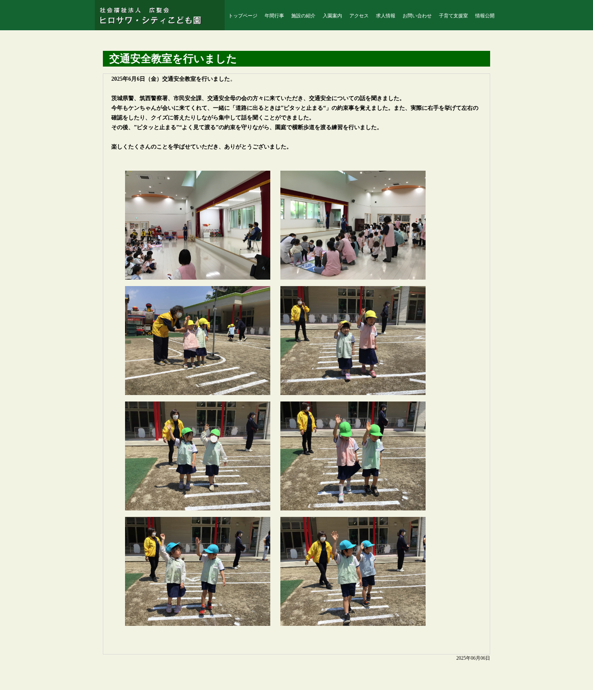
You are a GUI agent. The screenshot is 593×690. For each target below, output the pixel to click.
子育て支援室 (453, 16)
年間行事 (274, 16)
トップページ (242, 16)
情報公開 (485, 16)
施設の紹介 (303, 16)
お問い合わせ (417, 16)
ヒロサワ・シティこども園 (154, 15)
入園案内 (332, 16)
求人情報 (385, 16)
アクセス (359, 16)
